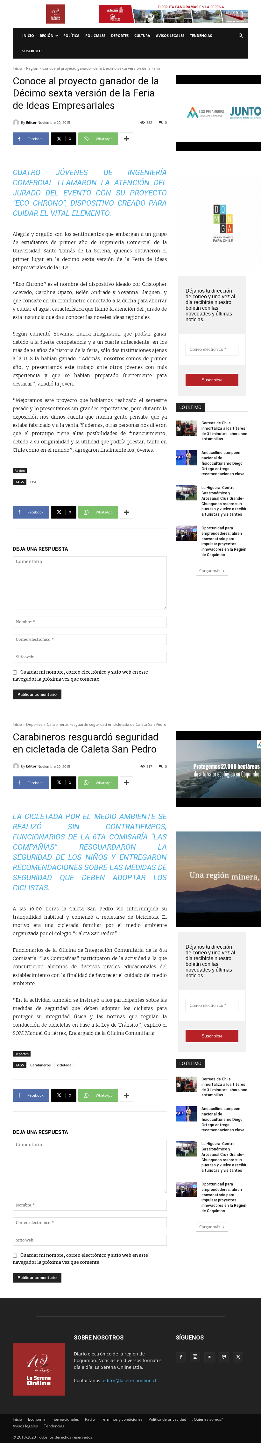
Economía (37, 1419)
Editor (31, 122)
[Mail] (209, 1357)
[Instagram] (195, 1357)
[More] (126, 138)
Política (71, 35)
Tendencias (201, 35)
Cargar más (209, 570)
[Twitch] (224, 1357)
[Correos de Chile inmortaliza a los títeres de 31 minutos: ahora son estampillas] (186, 428)
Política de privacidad (167, 1419)
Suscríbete (32, 50)
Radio (90, 1419)
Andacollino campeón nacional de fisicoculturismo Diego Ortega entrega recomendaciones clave (222, 463)
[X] (238, 1357)
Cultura (142, 35)
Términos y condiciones (122, 1419)
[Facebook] (181, 1357)
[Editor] (17, 122)
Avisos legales (170, 35)
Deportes (120, 35)
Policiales (95, 35)
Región (46, 35)
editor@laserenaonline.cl (129, 1380)
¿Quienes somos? (207, 1419)
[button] (240, 36)
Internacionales (65, 1419)
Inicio (28, 35)
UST (33, 481)
